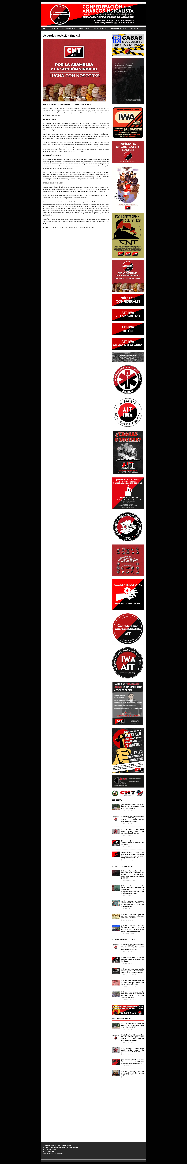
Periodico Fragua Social (122, 866)
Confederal (117, 800)
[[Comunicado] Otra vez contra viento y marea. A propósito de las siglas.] (116, 845)
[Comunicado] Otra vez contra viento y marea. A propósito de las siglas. (132, 842)
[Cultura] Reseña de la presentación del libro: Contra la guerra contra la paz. (132, 1073)
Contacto (134, 29)
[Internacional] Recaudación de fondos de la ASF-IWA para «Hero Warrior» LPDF (132, 806)
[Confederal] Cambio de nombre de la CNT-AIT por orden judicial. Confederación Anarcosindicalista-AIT (132, 818)
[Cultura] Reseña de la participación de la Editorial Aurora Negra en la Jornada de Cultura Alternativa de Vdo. (132, 928)
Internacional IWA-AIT (121, 1019)
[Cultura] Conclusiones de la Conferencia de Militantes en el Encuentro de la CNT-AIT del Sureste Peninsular (132, 994)
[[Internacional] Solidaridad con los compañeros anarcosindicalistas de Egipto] (116, 1063)
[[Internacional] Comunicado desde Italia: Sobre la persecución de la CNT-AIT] (116, 833)
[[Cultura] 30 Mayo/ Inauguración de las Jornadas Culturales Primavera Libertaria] (116, 918)
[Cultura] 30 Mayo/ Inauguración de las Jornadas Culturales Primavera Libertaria (132, 916)
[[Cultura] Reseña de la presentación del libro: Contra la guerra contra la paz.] (116, 1075)
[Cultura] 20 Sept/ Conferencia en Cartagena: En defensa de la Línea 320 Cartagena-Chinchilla (132, 970)
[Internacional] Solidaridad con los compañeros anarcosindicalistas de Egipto (132, 1061)
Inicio (45, 29)
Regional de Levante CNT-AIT (124, 940)
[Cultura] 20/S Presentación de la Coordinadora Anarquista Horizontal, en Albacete (132, 982)
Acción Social (84, 29)
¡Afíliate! (54, 29)
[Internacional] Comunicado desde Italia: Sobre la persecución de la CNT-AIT (132, 831)
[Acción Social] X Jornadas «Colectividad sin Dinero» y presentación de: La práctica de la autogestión (132, 903)
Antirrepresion (100, 29)
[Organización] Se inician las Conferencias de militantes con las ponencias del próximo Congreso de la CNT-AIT (132, 855)
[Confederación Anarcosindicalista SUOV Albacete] (93, 25)
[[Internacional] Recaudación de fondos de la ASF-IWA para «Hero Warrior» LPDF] (116, 808)
